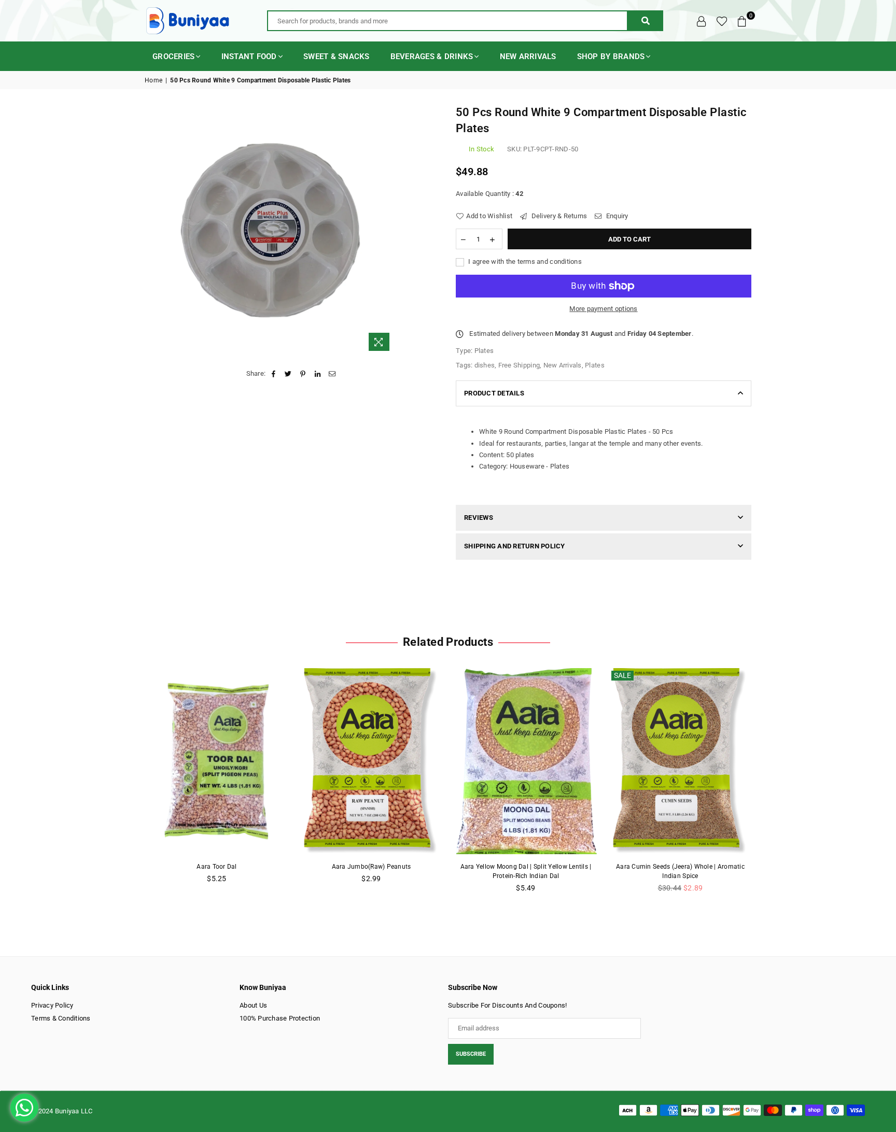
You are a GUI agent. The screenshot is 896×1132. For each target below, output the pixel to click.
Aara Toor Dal (216, 866)
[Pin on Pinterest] (303, 373)
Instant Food (249, 56)
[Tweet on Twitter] (288, 373)
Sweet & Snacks (336, 56)
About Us (253, 1005)
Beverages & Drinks (431, 56)
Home (153, 80)
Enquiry (616, 216)
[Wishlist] (722, 21)
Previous (128, 786)
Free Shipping (519, 365)
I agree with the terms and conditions (524, 261)
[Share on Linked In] (317, 373)
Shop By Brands (611, 56)
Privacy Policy (52, 1005)
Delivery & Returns (558, 216)
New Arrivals (528, 56)
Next (768, 786)
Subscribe (471, 1054)
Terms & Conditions (61, 1018)
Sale (622, 675)
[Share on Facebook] (273, 373)
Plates (595, 365)
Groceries (173, 56)
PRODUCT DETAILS (494, 393)
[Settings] (701, 21)
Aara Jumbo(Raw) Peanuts (371, 866)
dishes (484, 365)
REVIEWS (478, 517)
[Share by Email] (332, 373)
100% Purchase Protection (280, 1018)
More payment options (603, 309)
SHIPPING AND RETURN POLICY (514, 546)
